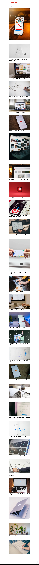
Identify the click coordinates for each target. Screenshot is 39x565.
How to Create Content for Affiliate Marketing (18, 96)
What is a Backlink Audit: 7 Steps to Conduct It (19, 455)
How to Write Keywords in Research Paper (18, 399)
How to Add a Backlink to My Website (17, 309)
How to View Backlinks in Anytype (16, 291)
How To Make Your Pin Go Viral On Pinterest (18, 78)
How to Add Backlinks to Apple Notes (17, 519)
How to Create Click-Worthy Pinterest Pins (18, 161)
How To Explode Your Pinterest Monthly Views (19, 179)
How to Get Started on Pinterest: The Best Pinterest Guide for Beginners (18, 216)
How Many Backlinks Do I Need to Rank (17, 436)
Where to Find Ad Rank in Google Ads (17, 327)
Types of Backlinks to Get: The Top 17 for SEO (19, 555)
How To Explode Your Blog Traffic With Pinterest (19, 41)
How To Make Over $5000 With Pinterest (17, 197)
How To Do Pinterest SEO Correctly (16, 130)
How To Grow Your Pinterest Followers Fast (18, 112)
